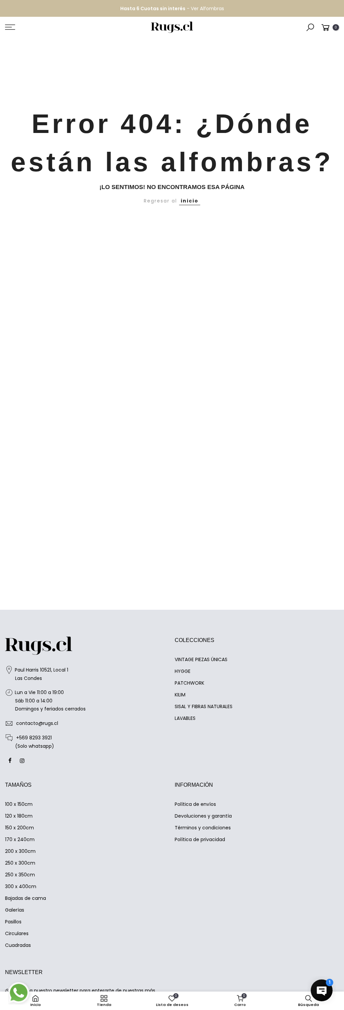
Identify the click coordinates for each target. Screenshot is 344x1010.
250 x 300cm (20, 863)
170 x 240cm (20, 839)
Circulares (17, 933)
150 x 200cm (19, 827)
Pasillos (13, 921)
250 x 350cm (20, 874)
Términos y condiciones (203, 827)
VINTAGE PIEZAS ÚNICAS (201, 659)
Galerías (14, 910)
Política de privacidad (200, 839)
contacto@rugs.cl (37, 723)
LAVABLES (185, 718)
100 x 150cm (19, 804)
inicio (190, 200)
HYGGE (182, 671)
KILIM (180, 694)
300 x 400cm (20, 886)
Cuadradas (18, 945)
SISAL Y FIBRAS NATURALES (203, 706)
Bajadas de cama (25, 898)
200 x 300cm (20, 851)
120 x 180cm (19, 816)
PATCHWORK (189, 683)
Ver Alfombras (207, 8)
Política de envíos (195, 804)
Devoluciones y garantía (203, 816)
